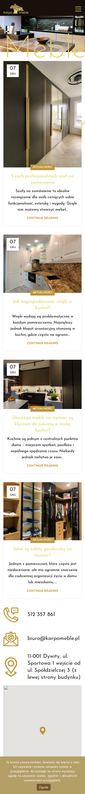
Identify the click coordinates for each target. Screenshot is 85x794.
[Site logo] (15, 9)
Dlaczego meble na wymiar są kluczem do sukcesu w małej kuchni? (42, 424)
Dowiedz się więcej (56, 762)
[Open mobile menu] (78, 9)
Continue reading (42, 218)
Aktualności (42, 167)
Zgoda (43, 787)
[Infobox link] (42, 615)
